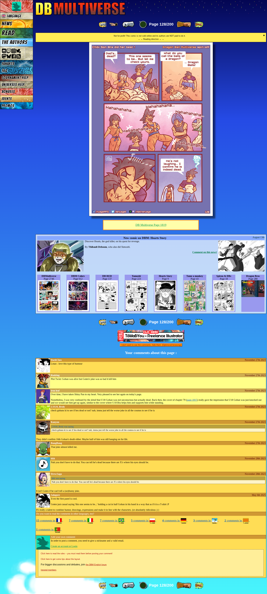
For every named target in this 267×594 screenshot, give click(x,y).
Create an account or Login (64, 546)
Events (7, 99)
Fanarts (8, 64)
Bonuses (8, 92)
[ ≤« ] (113, 24)
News (7, 23)
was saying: (63, 426)
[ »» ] (198, 24)
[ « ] (128, 24)
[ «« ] (103, 24)
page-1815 (192, 400)
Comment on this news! (204, 252)
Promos (8, 106)
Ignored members (48, 570)
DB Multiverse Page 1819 (151, 225)
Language (13, 16)
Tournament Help (15, 78)
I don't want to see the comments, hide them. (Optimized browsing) (151, 345)
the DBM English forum (96, 564)
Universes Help (13, 85)
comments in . (49, 520)
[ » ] (184, 24)
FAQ (4, 71)
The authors (14, 42)
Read (8, 33)
